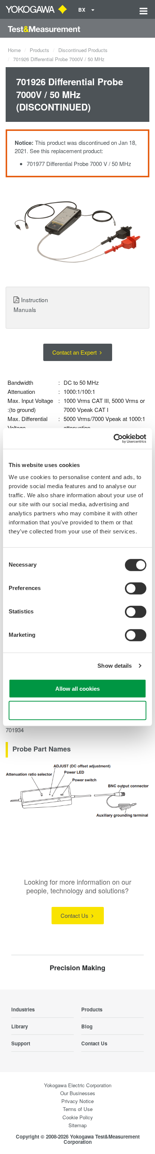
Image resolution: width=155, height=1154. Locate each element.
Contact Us (75, 915)
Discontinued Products (83, 50)
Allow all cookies (77, 688)
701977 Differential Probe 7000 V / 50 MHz (79, 163)
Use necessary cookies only (77, 710)
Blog (87, 1026)
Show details (114, 665)
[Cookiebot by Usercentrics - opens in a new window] (113, 438)
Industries (23, 1009)
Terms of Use (78, 1109)
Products (39, 50)
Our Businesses (77, 1093)
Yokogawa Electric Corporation (77, 1085)
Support (20, 1043)
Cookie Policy (77, 1117)
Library (19, 1026)
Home (14, 50)
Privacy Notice (77, 1101)
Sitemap (77, 1125)
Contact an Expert (75, 352)
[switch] (135, 588)
